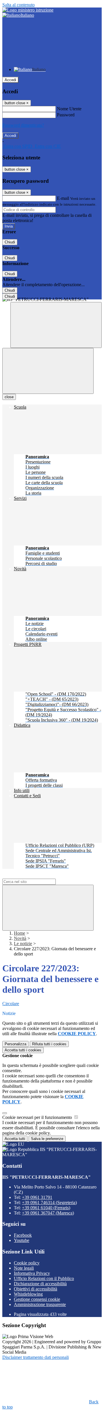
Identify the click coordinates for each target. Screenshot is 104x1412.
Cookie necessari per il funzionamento (37, 1117)
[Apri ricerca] (56, 325)
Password (66, 114)
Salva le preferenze (47, 1139)
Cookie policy (27, 1262)
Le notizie (23, 943)
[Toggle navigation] (48, 371)
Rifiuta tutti (49, 1044)
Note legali (24, 1268)
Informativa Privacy (32, 1273)
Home (19, 933)
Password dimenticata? (23, 125)
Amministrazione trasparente (40, 1304)
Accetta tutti (23, 1050)
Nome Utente (69, 108)
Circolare (10, 1003)
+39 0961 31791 (37, 1197)
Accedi (10, 80)
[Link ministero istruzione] (27, 10)
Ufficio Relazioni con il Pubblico (44, 1278)
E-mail (63, 198)
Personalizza (15, 1044)
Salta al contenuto (18, 4)
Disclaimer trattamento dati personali (35, 1357)
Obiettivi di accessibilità (35, 1288)
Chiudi (10, 242)
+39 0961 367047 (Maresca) (48, 1212)
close (9, 397)
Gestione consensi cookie (37, 1299)
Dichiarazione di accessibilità (40, 1283)
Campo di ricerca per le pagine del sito (37, 875)
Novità (20, 938)
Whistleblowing (28, 1294)
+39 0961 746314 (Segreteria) (49, 1202)
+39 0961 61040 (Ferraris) (46, 1207)
